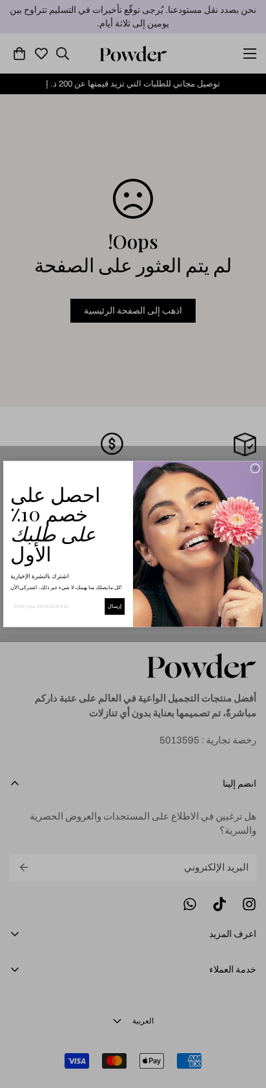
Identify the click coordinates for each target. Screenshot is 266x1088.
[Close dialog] (255, 468)
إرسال (114, 606)
